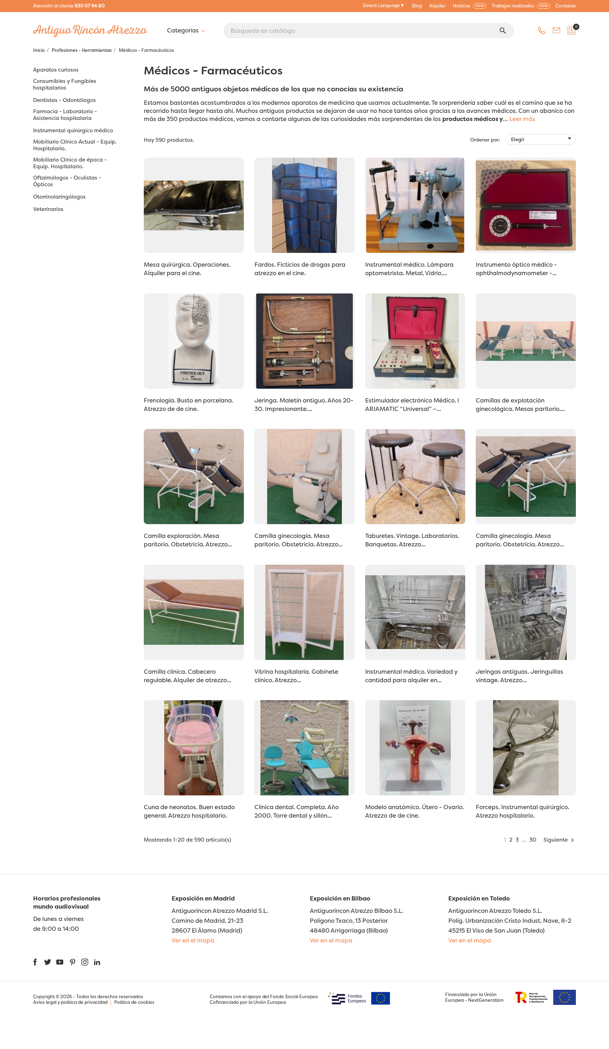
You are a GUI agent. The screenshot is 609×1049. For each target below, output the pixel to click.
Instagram (85, 962)
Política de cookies (134, 1002)
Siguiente (559, 839)
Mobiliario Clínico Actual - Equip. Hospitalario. (75, 145)
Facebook (35, 962)
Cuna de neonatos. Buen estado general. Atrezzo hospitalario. (189, 811)
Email (556, 30)
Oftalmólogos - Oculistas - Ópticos (67, 181)
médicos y (488, 119)
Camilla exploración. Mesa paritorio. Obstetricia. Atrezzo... (188, 540)
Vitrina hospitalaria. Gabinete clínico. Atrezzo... (296, 675)
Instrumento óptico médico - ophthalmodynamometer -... (516, 268)
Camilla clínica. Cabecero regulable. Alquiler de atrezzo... (187, 675)
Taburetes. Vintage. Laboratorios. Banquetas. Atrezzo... (412, 540)
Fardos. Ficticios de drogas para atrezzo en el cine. (299, 268)
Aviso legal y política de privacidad (70, 1002)
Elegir (542, 138)
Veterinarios (48, 209)
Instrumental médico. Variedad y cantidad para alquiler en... (411, 675)
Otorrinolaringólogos (59, 196)
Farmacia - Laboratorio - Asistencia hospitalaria (65, 115)
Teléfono (542, 30)
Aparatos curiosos (56, 69)
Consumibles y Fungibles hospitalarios (64, 84)
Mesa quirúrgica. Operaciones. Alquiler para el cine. (187, 268)
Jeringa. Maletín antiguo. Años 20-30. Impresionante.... (303, 404)
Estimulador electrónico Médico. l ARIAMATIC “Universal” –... (412, 404)
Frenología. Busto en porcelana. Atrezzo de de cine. (188, 404)
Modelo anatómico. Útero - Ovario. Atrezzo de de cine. (414, 811)
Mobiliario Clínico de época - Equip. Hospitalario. (70, 163)
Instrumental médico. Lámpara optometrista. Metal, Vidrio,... (409, 268)
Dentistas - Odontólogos (64, 100)
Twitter (47, 962)
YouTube (59, 962)
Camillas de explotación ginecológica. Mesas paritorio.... (520, 404)
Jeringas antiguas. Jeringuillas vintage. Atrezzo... (519, 675)
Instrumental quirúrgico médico (73, 130)
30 (532, 839)
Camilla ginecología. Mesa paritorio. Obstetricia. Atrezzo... (298, 540)
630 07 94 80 (90, 5)
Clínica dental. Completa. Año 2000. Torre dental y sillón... (296, 811)
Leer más (522, 119)
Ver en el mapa (193, 940)
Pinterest (72, 962)
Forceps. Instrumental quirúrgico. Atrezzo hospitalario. (522, 811)
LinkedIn (97, 962)
